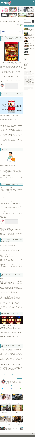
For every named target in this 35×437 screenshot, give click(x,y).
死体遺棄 (29, 82)
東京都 (30, 81)
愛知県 (29, 79)
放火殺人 (26, 80)
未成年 (32, 80)
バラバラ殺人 (26, 72)
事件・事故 (26, 60)
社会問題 (25, 64)
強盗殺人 (26, 79)
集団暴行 (26, 89)
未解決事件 (26, 81)
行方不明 (25, 65)
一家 (30, 72)
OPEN (20, 31)
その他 (25, 59)
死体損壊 (26, 82)
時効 (29, 80)
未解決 (25, 62)
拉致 (32, 79)
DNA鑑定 (26, 71)
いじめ (29, 71)
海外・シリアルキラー (27, 63)
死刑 (33, 82)
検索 (25, 19)
